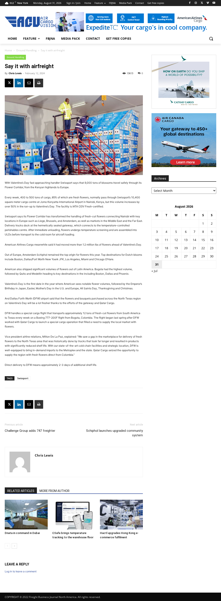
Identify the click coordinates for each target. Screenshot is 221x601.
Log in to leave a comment (20, 571)
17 (157, 248)
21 (194, 248)
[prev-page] (7, 546)
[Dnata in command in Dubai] (26, 514)
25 (166, 256)
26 (176, 256)
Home (8, 50)
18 (166, 248)
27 (186, 256)
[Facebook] (189, 3)
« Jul (155, 271)
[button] (211, 38)
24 (157, 256)
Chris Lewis (15, 73)
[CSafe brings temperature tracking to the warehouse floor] (73, 514)
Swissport (22, 378)
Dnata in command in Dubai (22, 533)
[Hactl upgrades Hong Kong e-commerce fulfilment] (121, 514)
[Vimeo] (207, 3)
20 (186, 248)
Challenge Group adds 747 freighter (30, 431)
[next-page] (14, 546)
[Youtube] (213, 3)
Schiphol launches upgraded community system (114, 433)
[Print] (39, 83)
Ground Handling (26, 50)
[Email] (29, 83)
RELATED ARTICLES (20, 491)
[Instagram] (195, 3)
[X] (201, 3)
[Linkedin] (19, 83)
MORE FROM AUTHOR (54, 491)
